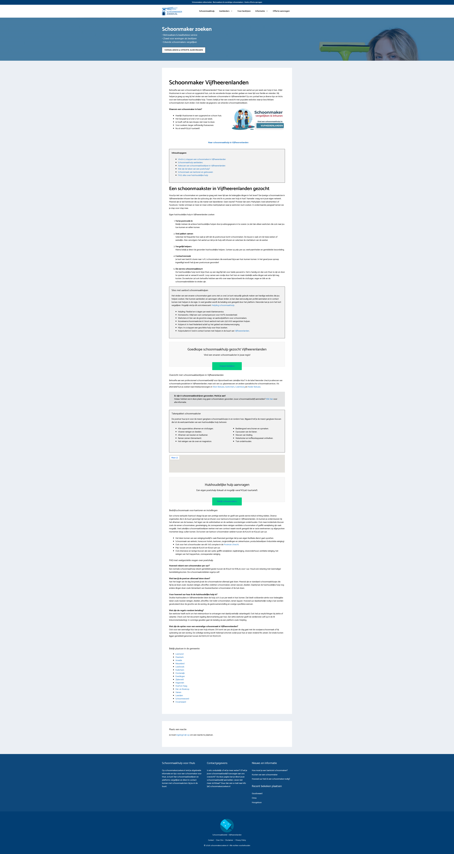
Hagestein (179, 683)
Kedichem (179, 670)
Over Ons (219, 840)
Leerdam (179, 695)
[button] (228, 142)
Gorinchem (229, 387)
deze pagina (224, 777)
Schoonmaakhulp (206, 11)
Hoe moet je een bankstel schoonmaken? (270, 770)
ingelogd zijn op (183, 735)
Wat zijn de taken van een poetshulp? (194, 169)
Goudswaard (257, 793)
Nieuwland (179, 663)
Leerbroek (179, 667)
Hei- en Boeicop (182, 689)
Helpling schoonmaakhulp (223, 305)
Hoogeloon (257, 802)
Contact (211, 840)
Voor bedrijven (244, 11)
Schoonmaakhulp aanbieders (190, 162)
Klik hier (269, 399)
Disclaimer (229, 840)
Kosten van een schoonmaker (264, 775)
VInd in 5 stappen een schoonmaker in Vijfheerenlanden (202, 159)
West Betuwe (218, 387)
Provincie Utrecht (231, 544)
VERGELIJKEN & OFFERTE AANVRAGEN (183, 50)
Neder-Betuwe (254, 387)
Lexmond (179, 654)
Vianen (178, 692)
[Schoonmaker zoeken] (172, 11)
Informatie (260, 11)
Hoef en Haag (181, 686)
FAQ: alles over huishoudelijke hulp (193, 175)
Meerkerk (179, 657)
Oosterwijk (180, 673)
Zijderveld (179, 679)
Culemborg (240, 387)
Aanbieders (224, 11)
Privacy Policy (241, 840)
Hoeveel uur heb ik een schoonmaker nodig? (271, 779)
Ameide (178, 660)
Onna (254, 798)
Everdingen (180, 676)
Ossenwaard (180, 702)
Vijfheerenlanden (242, 331)
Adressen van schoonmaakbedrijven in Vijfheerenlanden (201, 166)
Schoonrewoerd (182, 699)
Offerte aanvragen (281, 11)
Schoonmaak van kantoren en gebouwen (195, 172)
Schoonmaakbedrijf (219, 834)
